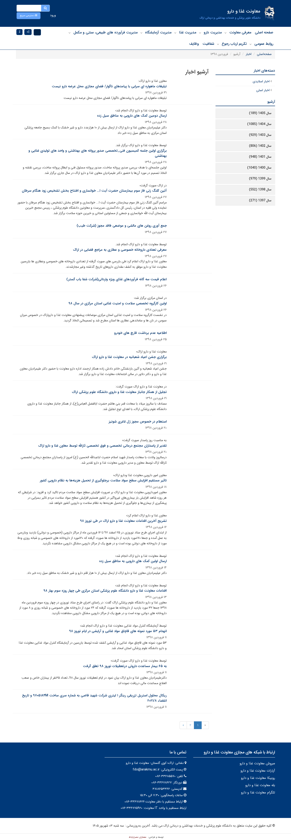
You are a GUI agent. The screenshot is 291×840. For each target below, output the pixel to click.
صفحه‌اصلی (264, 54)
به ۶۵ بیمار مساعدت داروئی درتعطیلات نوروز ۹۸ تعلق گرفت (125, 666)
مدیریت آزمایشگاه (158, 32)
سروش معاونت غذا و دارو (257, 763)
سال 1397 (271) (260, 200)
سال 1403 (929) (260, 135)
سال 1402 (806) (260, 145)
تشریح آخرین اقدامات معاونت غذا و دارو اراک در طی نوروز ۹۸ (123, 521)
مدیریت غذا (187, 32)
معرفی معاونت (240, 32)
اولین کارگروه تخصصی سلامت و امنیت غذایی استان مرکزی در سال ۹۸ (117, 303)
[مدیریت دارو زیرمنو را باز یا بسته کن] (200, 32)
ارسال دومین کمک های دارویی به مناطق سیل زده (132, 115)
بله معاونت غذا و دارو (260, 785)
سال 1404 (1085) (259, 124)
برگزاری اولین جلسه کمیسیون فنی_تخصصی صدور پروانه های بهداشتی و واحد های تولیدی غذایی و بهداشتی (97, 153)
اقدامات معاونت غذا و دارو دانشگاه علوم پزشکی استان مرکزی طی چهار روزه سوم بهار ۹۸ (105, 590)
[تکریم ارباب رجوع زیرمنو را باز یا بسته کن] (218, 44)
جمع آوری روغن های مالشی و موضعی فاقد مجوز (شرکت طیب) (122, 225)
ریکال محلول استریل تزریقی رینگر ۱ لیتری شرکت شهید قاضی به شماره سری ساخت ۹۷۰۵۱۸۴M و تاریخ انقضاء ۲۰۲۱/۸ (94, 698)
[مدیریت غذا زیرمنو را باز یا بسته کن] (175, 32)
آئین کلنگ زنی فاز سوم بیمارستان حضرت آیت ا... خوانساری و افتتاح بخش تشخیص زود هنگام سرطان (94, 190)
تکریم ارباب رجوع (234, 44)
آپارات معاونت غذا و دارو (258, 770)
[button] (28, 15)
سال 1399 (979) (260, 178)
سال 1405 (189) (260, 113)
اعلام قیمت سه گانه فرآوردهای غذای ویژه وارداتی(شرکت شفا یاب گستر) (116, 279)
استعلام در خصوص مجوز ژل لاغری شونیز (138, 421)
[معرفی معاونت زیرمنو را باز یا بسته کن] (225, 32)
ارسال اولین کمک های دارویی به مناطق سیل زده (133, 561)
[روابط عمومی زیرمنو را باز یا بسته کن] (250, 44)
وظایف (194, 44)
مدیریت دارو (213, 32)
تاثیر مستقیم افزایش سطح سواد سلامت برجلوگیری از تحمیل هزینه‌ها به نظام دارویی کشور (103, 480)
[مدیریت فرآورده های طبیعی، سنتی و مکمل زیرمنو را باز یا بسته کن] (70, 32)
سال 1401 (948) (260, 156)
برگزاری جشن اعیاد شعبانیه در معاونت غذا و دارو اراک (129, 357)
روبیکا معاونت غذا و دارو (258, 778)
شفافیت (208, 44)
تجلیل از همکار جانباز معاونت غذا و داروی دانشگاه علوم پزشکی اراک (119, 392)
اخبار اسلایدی (261, 81)
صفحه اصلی (264, 32)
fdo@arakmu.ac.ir (146, 769)
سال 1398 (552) (260, 189)
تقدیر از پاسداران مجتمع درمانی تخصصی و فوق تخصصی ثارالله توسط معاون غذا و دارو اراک (102, 445)
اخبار (248, 54)
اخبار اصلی (263, 90)
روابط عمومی (263, 44)
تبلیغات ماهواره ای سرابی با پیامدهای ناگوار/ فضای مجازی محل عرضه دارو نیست (109, 86)
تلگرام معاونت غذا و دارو (258, 792)
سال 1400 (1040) (259, 167)
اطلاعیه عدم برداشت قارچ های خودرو (140, 333)
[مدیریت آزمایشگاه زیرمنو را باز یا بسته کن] (141, 32)
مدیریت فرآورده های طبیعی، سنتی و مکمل (105, 32)
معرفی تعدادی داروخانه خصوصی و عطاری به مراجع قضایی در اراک (120, 249)
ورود (53, 15)
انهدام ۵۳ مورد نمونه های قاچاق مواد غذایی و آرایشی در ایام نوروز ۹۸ (118, 631)
